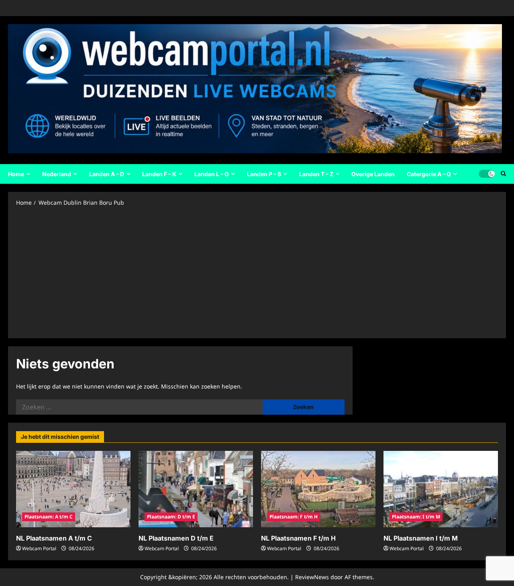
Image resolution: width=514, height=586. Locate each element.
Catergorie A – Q (429, 174)
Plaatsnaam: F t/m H (293, 516)
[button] (503, 173)
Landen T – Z (316, 174)
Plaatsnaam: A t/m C (48, 516)
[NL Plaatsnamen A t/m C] (73, 489)
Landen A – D (106, 174)
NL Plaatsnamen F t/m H (298, 538)
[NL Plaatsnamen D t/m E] (196, 489)
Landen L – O (211, 174)
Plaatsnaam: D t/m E (171, 516)
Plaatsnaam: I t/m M (416, 516)
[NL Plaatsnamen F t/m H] (318, 489)
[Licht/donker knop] (487, 174)
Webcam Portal (39, 548)
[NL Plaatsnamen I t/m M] (440, 489)
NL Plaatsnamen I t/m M (420, 538)
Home (16, 174)
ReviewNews (312, 577)
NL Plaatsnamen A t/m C (54, 538)
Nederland (56, 174)
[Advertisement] (257, 272)
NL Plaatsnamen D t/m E (176, 538)
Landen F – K (159, 174)
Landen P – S (264, 174)
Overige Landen (373, 174)
